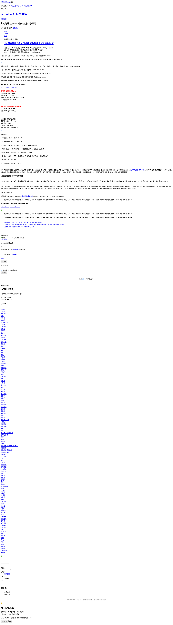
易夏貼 (3, 329)
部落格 (6, 33)
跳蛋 (2, 514)
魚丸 (2, 355)
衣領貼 (3, 309)
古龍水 (3, 542)
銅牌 (2, 482)
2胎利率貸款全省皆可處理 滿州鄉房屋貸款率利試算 (29, 43)
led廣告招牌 (4, 486)
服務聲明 (103, 600)
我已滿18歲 (4, 621)
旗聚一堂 (3, 342)
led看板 (3, 495)
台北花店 (3, 469)
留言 (18, 249)
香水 (2, 540)
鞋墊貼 (3, 337)
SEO (2, 458)
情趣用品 (3, 510)
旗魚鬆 (3, 344)
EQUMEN (4, 550)
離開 (10, 621)
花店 (2, 460)
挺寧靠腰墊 (4, 435)
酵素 (2, 415)
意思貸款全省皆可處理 (137, 170)
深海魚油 (3, 413)
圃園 (2, 544)
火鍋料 (3, 359)
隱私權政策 (97, 600)
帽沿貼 (3, 311)
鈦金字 (3, 493)
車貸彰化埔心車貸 (27, 196)
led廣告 (3, 491)
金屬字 (3, 484)
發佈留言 (3, 272)
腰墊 (2, 439)
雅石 (2, 428)
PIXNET (73, 600)
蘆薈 (2, 533)
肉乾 (2, 353)
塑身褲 (3, 548)
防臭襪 (3, 320)
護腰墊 (3, 441)
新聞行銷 (3, 531)
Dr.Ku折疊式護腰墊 (7, 433)
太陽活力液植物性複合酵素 (9, 446)
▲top (2, 258)
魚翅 (2, 366)
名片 (5, 36)
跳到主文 (3, 19)
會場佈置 (3, 467)
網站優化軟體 (5, 452)
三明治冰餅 (4, 322)
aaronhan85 (4, 239)
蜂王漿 (3, 409)
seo (2, 529)
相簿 (5, 31)
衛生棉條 (3, 523)
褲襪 (2, 499)
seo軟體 (3, 454)
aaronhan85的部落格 (14, 14)
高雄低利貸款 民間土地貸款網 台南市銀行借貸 (19, 227)
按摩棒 (3, 512)
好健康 (3, 402)
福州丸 (3, 361)
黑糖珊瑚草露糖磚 (6, 450)
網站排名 (3, 456)
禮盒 (2, 346)
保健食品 (3, 404)
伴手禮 (3, 348)
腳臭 (2, 316)
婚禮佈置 (3, 465)
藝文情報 (15, 28)
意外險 (3, 417)
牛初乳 (3, 411)
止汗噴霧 (3, 335)
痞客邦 (14, 249)
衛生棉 (3, 521)
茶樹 (2, 538)
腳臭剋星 (3, 314)
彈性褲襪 (3, 501)
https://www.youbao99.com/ (9, 87)
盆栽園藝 (3, 426)
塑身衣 (3, 546)
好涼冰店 (3, 324)
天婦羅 (3, 357)
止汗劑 (3, 333)
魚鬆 (2, 350)
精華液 (3, 535)
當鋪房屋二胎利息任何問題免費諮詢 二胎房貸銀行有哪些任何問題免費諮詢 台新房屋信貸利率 (34, 224)
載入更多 (3, 261)
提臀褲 (3, 552)
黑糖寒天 (3, 448)
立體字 (3, 480)
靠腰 (2, 437)
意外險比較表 (5, 420)
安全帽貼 (3, 327)
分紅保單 (3, 422)
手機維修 (3, 519)
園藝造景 (3, 424)
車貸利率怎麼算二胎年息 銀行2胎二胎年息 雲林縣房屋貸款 (23, 222)
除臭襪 (3, 318)
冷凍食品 (3, 363)
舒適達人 (3, 525)
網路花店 (3, 462)
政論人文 (15, 255)
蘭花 (2, 430)
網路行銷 (3, 527)
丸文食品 (3, 340)
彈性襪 (3, 497)
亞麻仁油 (3, 407)
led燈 (2, 488)
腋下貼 (3, 331)
